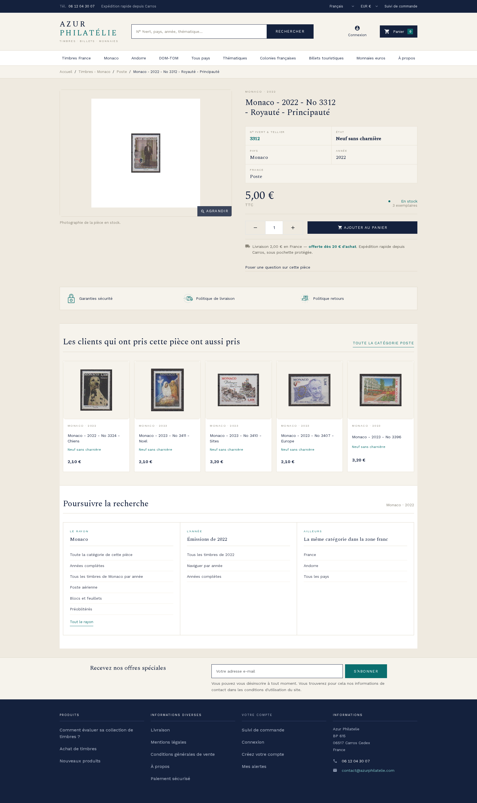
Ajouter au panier (363, 227)
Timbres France (76, 58)
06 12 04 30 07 (81, 6)
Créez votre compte (263, 754)
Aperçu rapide (121, 381)
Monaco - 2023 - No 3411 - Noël (164, 438)
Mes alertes (254, 766)
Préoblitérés (81, 609)
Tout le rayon (81, 622)
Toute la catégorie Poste (383, 343)
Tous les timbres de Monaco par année (106, 576)
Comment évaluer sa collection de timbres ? (96, 733)
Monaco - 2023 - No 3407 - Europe (307, 438)
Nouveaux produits (80, 760)
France (310, 554)
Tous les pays (316, 576)
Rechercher (289, 31)
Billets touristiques (326, 58)
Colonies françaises (278, 58)
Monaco (111, 58)
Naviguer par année (204, 565)
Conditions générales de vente (183, 754)
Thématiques (235, 58)
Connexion (253, 742)
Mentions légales (168, 742)
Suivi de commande (401, 6)
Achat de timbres (78, 748)
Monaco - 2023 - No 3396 (376, 437)
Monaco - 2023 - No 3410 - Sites (235, 438)
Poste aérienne (83, 587)
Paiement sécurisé (170, 778)
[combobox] (199, 31)
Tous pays (200, 58)
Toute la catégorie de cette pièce (101, 554)
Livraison (160, 730)
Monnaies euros (370, 58)
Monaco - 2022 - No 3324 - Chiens (94, 438)
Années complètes (87, 565)
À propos (406, 58)
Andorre (138, 58)
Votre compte (257, 715)
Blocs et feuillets (86, 598)
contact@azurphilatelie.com (368, 770)
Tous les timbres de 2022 (210, 554)
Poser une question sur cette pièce (277, 267)
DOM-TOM (168, 58)
